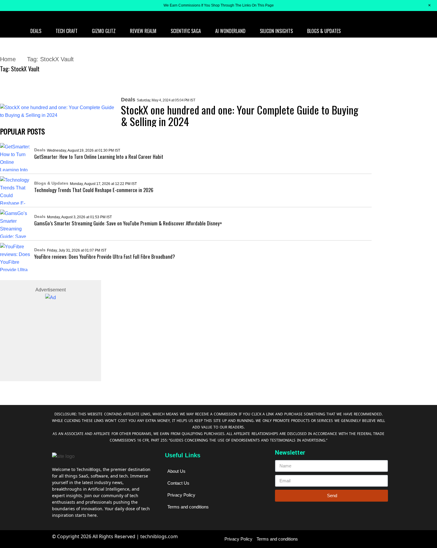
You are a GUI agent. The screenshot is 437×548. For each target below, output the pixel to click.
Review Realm (143, 30)
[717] (50, 298)
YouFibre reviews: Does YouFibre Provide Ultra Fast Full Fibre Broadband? (104, 256)
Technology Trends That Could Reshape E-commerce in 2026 (94, 190)
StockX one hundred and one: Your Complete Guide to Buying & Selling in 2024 (239, 115)
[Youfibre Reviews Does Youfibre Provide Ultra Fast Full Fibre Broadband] (15, 257)
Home (8, 59)
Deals (35, 30)
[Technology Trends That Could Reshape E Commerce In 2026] (15, 190)
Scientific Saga (186, 30)
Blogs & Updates (324, 30)
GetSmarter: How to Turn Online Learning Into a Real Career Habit (98, 156)
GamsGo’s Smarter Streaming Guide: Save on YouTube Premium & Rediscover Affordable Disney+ (128, 223)
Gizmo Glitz (104, 30)
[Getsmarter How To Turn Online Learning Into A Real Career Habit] (15, 157)
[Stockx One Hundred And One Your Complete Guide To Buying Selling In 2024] (57, 111)
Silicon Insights (276, 30)
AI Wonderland (230, 30)
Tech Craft (67, 30)
